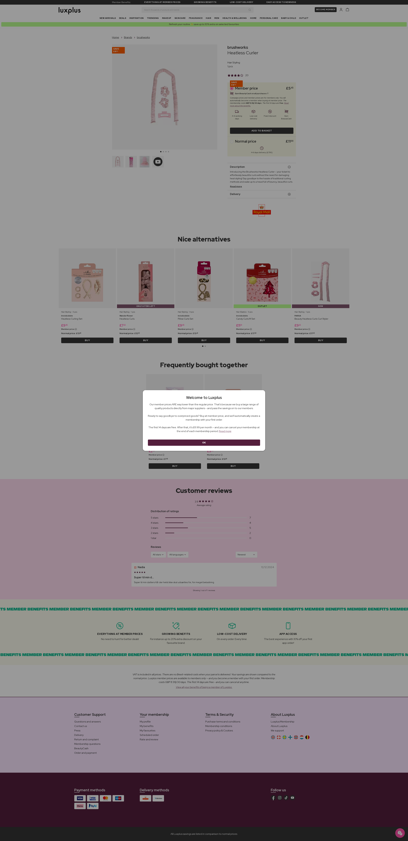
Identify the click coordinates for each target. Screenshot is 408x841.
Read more (225, 431)
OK (204, 442)
